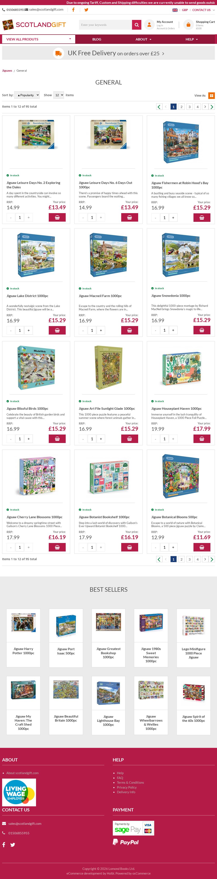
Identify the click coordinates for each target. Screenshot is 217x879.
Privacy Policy (127, 787)
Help (120, 773)
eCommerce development (84, 873)
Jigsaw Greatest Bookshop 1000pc (108, 653)
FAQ (120, 778)
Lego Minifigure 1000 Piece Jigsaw (194, 653)
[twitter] (86, 10)
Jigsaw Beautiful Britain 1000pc (66, 718)
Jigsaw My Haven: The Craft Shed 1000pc (23, 722)
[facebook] (74, 10)
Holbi (110, 873)
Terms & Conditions (130, 782)
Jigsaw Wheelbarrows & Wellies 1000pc (151, 722)
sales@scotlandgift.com (46, 9)
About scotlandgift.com (22, 773)
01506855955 (16, 9)
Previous (159, 106)
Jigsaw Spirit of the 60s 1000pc (193, 718)
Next (212, 106)
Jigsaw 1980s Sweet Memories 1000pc (151, 655)
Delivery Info (126, 792)
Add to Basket (57, 217)
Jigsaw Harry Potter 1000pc (23, 651)
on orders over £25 (114, 53)
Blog (96, 39)
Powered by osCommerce (133, 873)
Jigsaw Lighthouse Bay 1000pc (108, 720)
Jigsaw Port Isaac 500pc (66, 651)
